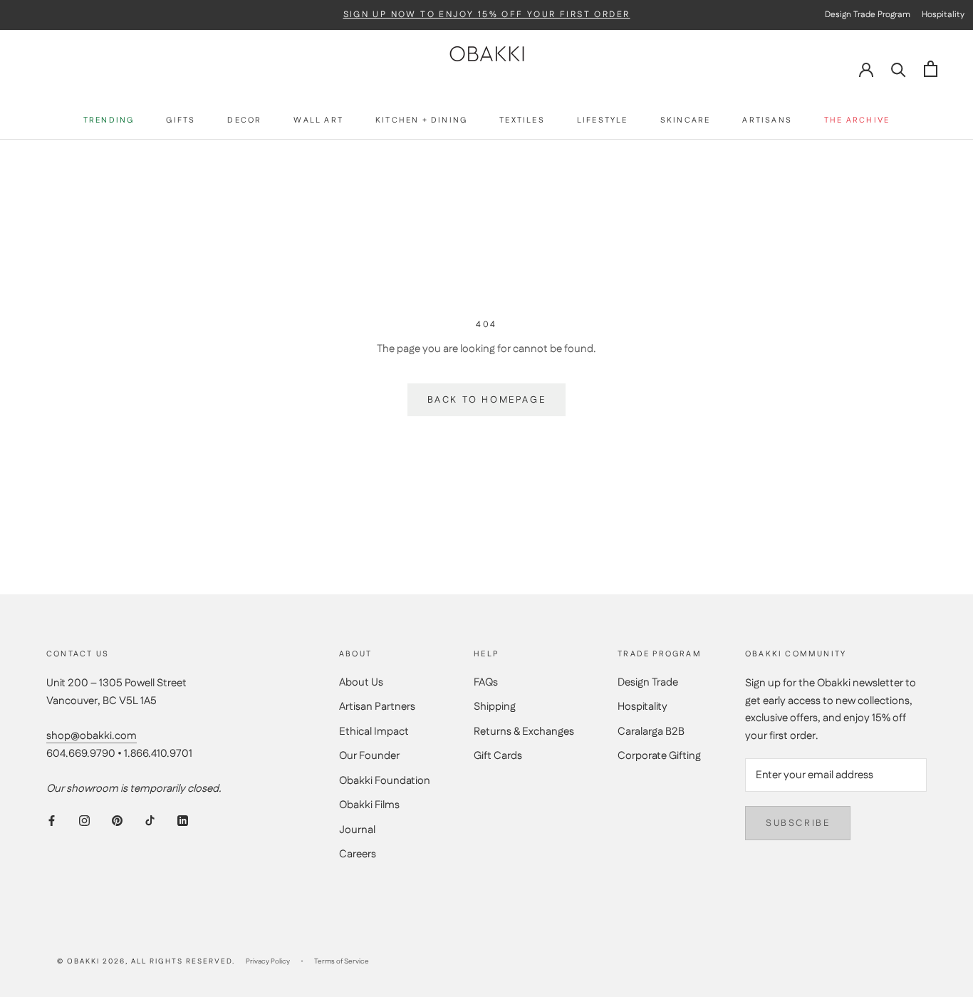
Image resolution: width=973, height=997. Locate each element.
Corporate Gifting (659, 755)
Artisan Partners (377, 706)
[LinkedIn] (182, 821)
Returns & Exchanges (524, 731)
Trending (109, 121)
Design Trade (648, 682)
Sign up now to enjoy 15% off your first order (486, 15)
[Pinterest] (117, 821)
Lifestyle (602, 121)
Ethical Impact (374, 731)
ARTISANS (767, 121)
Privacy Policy (268, 961)
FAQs (486, 682)
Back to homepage (486, 399)
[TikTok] (150, 821)
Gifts (180, 121)
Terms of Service (341, 961)
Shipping (495, 706)
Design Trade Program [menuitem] (867, 15)
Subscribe (798, 823)
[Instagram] (84, 821)
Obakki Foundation (384, 780)
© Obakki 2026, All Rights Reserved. (146, 961)
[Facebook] (51, 821)
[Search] (898, 68)
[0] (930, 69)
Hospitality (642, 706)
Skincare (685, 121)
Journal (357, 829)
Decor (244, 121)
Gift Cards (498, 755)
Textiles (522, 121)
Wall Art (318, 121)
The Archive (857, 121)
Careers (357, 854)
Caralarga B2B (651, 731)
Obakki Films (369, 804)
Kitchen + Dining (421, 121)
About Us (361, 682)
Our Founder (369, 755)
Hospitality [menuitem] (943, 15)
